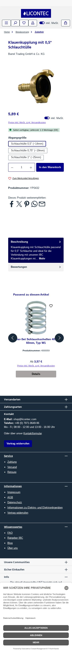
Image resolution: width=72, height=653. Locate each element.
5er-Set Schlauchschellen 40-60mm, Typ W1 (36, 341)
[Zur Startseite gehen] (36, 13)
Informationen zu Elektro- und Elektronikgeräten (35, 507)
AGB (10, 497)
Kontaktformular (32, 433)
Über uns (12, 548)
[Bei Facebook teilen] (11, 204)
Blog (10, 543)
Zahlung (12, 461)
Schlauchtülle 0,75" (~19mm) (28, 150)
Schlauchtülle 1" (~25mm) (26, 157)
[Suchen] (15, 23)
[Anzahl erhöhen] (31, 167)
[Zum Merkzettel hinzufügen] (51, 306)
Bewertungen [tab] (19, 266)
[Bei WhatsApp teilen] (34, 204)
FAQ (10, 532)
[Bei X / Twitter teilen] (19, 204)
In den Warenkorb (50, 167)
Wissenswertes (13, 527)
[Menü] (6, 23)
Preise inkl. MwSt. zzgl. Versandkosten (27, 122)
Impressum (13, 492)
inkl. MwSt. (49, 23)
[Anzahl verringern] (12, 167)
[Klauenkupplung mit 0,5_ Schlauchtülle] (36, 86)
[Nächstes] (59, 337)
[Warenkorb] (65, 23)
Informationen (13, 486)
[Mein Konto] (32, 23)
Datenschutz (14, 502)
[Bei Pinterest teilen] (27, 204)
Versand (12, 467)
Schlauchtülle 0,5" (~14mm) (27, 143)
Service (8, 456)
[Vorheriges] (12, 337)
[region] (36, 86)
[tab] (36, 250)
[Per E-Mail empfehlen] (42, 204)
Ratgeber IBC (15, 537)
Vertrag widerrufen (17, 512)
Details (36, 373)
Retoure (11, 472)
